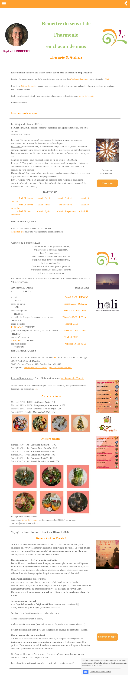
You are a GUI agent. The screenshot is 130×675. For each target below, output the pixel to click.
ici (36, 389)
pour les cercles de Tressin (35, 367)
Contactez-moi (17, 232)
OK (85, 672)
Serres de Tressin (86, 96)
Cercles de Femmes (79, 79)
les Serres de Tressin (72, 378)
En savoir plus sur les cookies (100, 671)
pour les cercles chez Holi (60, 367)
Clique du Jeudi (28, 86)
